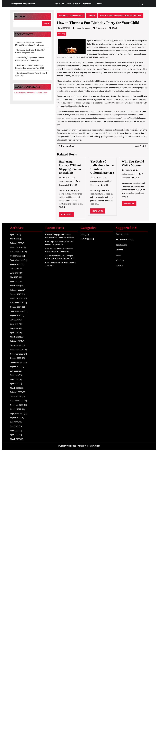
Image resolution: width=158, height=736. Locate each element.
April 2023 (14, 384)
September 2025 (16, 260)
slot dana (119, 250)
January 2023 (15, 396)
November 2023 (16, 354)
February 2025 (16, 290)
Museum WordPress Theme (70, 446)
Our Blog (87, 4)
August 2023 (15, 367)
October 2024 (15, 307)
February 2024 (16, 341)
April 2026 (14, 235)
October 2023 (15, 358)
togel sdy (119, 265)
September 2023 (16, 362)
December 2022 (16, 401)
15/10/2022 (67, 178)
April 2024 (14, 332)
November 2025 (16, 252)
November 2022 (16, 405)
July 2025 (14, 269)
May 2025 (14, 277)
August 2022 (15, 418)
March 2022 (15, 439)
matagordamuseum (82, 28)
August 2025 (15, 264)
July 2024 (14, 320)
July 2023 (14, 371)
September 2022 (16, 413)
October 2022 (15, 409)
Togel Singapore (122, 234)
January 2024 (15, 345)
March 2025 (15, 286)
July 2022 (14, 422)
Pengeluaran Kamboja (124, 239)
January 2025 (15, 294)
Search (20, 16)
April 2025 (14, 281)
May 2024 (14, 328)
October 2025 (15, 256)
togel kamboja (121, 245)
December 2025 (16, 247)
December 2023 (16, 349)
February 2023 (16, 392)
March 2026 (15, 239)
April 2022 (14, 435)
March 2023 (15, 388)
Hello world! (42, 93)
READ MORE (67, 215)
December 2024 (16, 298)
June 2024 (14, 324)
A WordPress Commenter (24, 93)
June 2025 (14, 273)
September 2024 (16, 311)
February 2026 (16, 243)
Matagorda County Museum (23, 4)
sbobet (118, 255)
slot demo (120, 260)
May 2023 (14, 379)
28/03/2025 (129, 170)
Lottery (98, 4)
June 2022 (14, 426)
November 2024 (16, 303)
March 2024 (15, 337)
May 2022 (14, 430)
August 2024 (15, 315)
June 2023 (14, 375)
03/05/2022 (98, 178)
